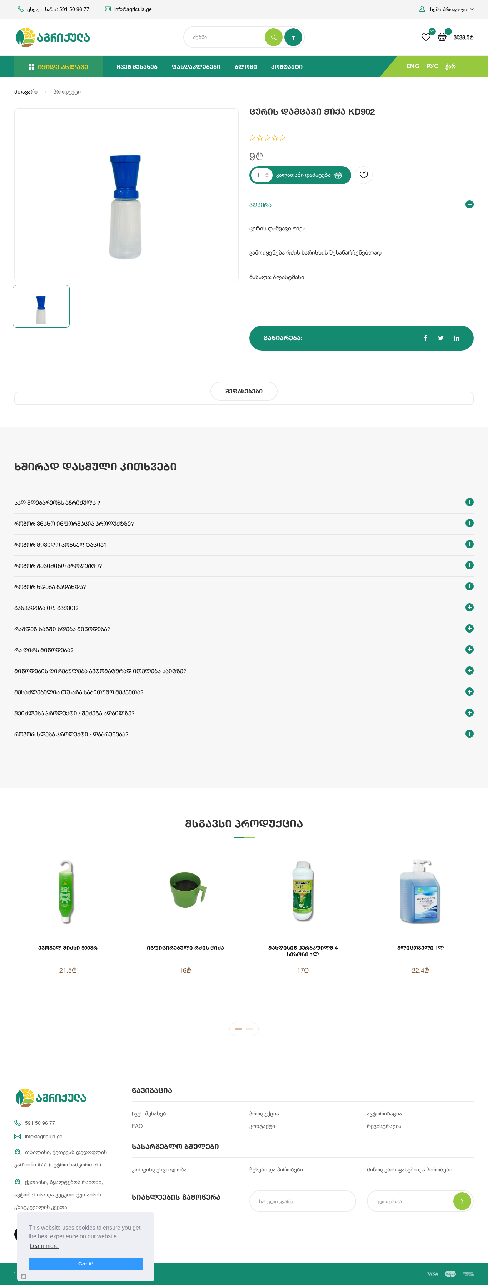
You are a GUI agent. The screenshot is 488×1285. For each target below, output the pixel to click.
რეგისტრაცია (384, 1126)
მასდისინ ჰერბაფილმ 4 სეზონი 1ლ (303, 950)
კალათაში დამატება (303, 174)
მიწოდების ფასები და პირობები (409, 1169)
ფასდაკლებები (196, 66)
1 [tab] (238, 1031)
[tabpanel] (244, 930)
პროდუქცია (264, 1113)
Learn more (44, 1246)
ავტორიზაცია (384, 1113)
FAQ (137, 1126)
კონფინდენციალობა (159, 1169)
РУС (432, 66)
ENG (413, 66)
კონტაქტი (287, 66)
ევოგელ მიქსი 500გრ (68, 947)
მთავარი (26, 91)
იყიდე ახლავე (63, 67)
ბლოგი (246, 66)
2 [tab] (249, 1031)
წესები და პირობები (276, 1169)
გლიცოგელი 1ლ (420, 947)
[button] (446, 9)
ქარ (450, 66)
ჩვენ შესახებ (137, 66)
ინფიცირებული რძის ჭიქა (185, 947)
